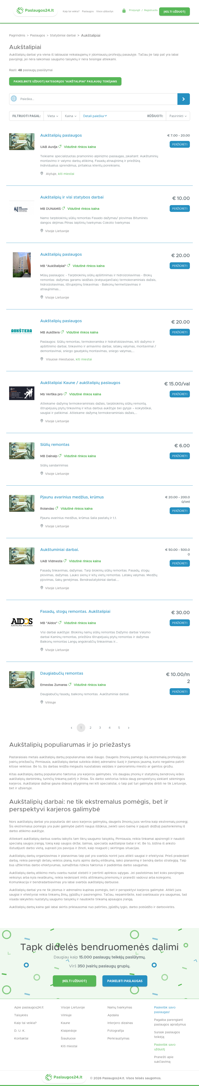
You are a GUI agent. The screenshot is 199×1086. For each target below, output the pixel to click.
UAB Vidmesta (51, 561)
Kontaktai (21, 1038)
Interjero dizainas (120, 1023)
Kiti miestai (66, 173)
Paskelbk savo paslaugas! (164, 1010)
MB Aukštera (50, 332)
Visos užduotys (104, 11)
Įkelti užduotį (174, 11)
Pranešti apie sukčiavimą (164, 1059)
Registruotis (151, 10)
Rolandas (47, 508)
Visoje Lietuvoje (73, 1007)
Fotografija (115, 1030)
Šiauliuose (68, 1038)
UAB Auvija (49, 146)
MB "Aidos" (49, 623)
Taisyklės (21, 1015)
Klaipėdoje (69, 1030)
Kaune (65, 1023)
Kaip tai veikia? (71, 11)
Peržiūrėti (179, 144)
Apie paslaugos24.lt (29, 1007)
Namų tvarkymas (119, 1007)
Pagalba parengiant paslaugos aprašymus (170, 1022)
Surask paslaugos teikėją (167, 1035)
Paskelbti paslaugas (124, 981)
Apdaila (113, 1015)
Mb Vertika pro (52, 394)
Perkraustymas (118, 1038)
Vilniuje (66, 1015)
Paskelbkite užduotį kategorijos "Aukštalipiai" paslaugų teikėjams (65, 81)
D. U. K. (19, 1030)
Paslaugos (88, 11)
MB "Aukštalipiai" (53, 266)
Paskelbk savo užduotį (164, 1047)
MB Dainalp (49, 456)
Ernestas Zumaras (54, 684)
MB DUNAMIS (51, 208)
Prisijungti (134, 10)
